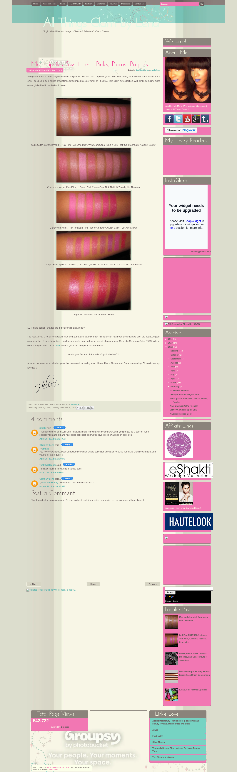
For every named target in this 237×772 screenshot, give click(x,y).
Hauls (62, 4)
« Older (33, 584)
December (175, 351)
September (176, 359)
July (173, 367)
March (173, 382)
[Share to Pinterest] (92, 408)
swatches (155, 70)
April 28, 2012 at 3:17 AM (52, 438)
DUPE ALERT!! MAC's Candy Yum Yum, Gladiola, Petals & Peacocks (193, 638)
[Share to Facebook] (89, 408)
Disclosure (125, 4)
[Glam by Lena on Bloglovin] (181, 132)
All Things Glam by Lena (101, 23)
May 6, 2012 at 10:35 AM (52, 486)
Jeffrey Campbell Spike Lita (183, 410)
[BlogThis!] (82, 408)
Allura (155, 730)
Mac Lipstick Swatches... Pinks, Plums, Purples (89, 64)
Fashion (88, 4)
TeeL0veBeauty (47, 465)
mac (147, 70)
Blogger (65, 727)
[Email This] (78, 408)
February (175, 386)
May (172, 375)
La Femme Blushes (179, 390)
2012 (170, 347)
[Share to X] (85, 408)
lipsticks (140, 70)
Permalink (75, 404)
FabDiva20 (157, 736)
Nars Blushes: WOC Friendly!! (184, 406)
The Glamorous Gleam (163, 757)
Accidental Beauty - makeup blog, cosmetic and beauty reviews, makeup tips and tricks (175, 722)
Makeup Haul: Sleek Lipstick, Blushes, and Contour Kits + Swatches (193, 656)
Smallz (42, 428)
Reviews (113, 4)
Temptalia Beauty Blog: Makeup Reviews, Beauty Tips (176, 749)
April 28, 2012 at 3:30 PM (52, 458)
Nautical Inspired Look (181, 414)
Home (35, 4)
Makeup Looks (49, 4)
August (174, 363)
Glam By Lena (46, 445)
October (174, 355)
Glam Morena (158, 742)
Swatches (101, 4)
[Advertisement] (93, 45)
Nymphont (53, 769)
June (173, 371)
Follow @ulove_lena (201, 252)
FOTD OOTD (75, 4)
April (173, 379)
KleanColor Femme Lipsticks (193, 690)
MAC (58, 345)
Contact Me (139, 4)
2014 (170, 339)
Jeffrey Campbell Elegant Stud (185, 394)
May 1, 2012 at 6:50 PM (51, 472)
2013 (170, 343)
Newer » (153, 584)
